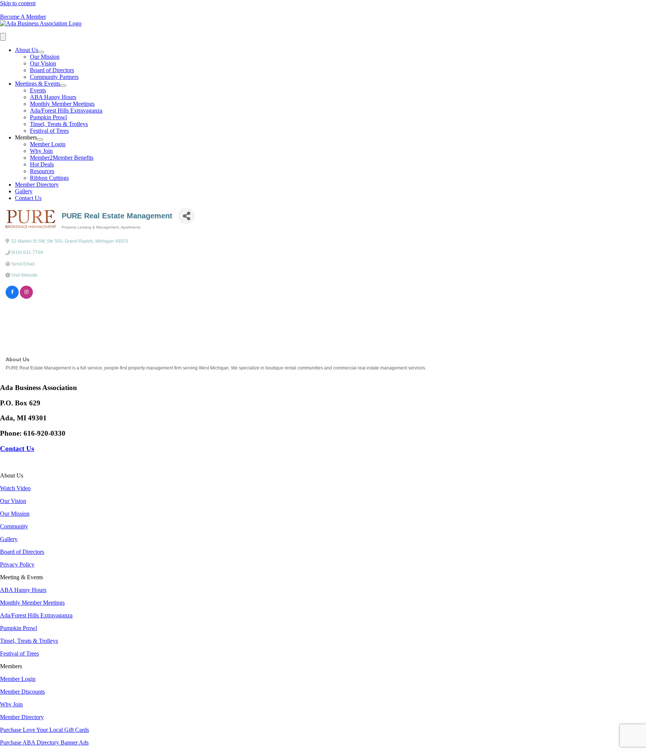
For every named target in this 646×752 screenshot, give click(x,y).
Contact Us (28, 198)
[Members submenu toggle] (40, 139)
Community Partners (54, 77)
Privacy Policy (17, 564)
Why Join (41, 151)
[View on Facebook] (12, 297)
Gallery (24, 191)
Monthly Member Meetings (62, 104)
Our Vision (43, 63)
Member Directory (37, 184)
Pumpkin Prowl (48, 117)
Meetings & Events (37, 83)
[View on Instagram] (26, 297)
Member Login (47, 144)
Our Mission (44, 56)
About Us (26, 50)
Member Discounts (22, 691)
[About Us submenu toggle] (41, 52)
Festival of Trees (49, 131)
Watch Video (15, 488)
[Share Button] (186, 216)
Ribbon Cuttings (49, 178)
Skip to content (18, 3)
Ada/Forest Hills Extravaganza (66, 110)
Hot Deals (42, 164)
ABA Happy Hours (53, 97)
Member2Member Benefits (61, 157)
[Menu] (3, 37)
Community (14, 526)
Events (38, 90)
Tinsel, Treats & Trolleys (59, 124)
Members (26, 137)
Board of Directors (52, 70)
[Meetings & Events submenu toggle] (63, 86)
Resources (42, 171)
